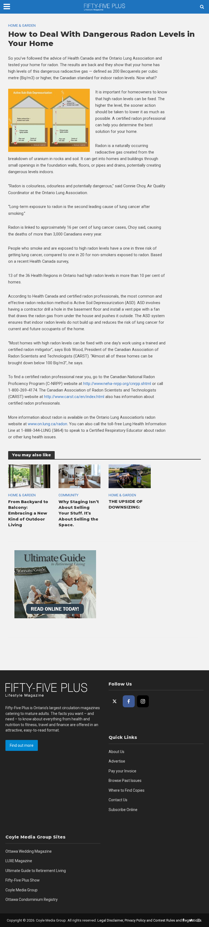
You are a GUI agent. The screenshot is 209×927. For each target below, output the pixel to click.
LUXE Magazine (18, 861)
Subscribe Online (123, 809)
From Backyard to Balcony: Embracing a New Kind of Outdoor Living (28, 513)
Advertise (117, 761)
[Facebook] (129, 701)
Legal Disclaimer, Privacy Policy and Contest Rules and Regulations (149, 920)
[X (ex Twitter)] (115, 701)
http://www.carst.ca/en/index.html (74, 396)
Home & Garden (22, 25)
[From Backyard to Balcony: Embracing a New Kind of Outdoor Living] (29, 476)
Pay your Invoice (122, 771)
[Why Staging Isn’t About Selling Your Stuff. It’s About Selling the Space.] (80, 476)
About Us (116, 751)
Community (68, 495)
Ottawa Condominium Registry (31, 899)
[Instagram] (143, 701)
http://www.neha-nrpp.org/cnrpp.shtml (117, 383)
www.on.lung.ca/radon (47, 423)
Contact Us (118, 800)
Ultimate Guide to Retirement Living (35, 870)
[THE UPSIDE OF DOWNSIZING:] (130, 476)
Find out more (21, 745)
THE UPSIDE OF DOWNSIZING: (126, 504)
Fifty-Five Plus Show (22, 880)
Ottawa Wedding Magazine (28, 851)
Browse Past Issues (125, 780)
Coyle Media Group (21, 890)
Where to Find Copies (127, 790)
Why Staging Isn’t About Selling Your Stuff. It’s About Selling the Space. (79, 513)
